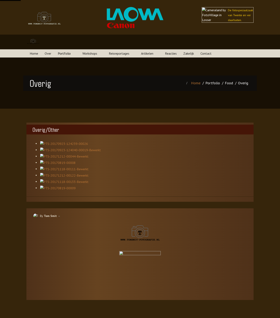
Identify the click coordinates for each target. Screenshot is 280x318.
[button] (67, 53)
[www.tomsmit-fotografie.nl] (33, 42)
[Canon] (120, 25)
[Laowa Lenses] (135, 14)
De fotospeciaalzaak (240, 10)
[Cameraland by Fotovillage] (140, 268)
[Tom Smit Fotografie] (140, 235)
